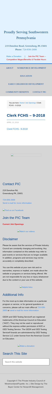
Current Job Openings (13, 224)
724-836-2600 (30, 49)
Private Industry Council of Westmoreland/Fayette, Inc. (26, 16)
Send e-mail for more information (17, 203)
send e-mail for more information (24, 310)
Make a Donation (15, 56)
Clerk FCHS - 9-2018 (17, 129)
